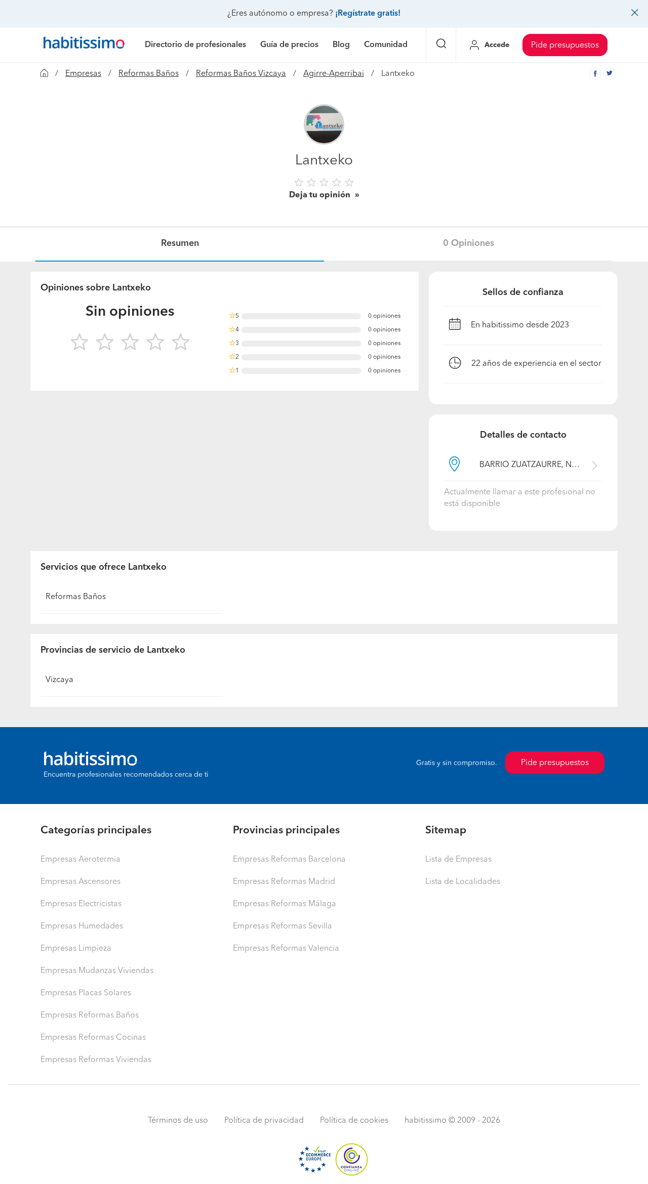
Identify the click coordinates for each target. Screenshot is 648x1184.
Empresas (83, 74)
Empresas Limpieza (75, 949)
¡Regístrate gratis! (367, 14)
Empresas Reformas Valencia (286, 949)
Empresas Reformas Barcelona (289, 860)
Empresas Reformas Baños (89, 1015)
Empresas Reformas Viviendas (95, 1060)
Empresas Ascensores (80, 882)
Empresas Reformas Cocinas (93, 1038)
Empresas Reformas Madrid (284, 882)
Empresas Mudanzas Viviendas (96, 971)
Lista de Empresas (458, 860)
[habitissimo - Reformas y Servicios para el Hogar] (84, 45)
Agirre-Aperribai (333, 74)
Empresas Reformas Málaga (284, 904)
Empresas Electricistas (81, 904)
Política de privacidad (264, 1121)
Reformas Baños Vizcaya (241, 74)
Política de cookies (354, 1121)
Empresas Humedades (81, 926)
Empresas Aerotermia (80, 860)
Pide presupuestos (565, 45)
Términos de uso (178, 1121)
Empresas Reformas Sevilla (282, 926)
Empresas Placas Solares (85, 993)
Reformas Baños (148, 74)
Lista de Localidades (462, 882)
